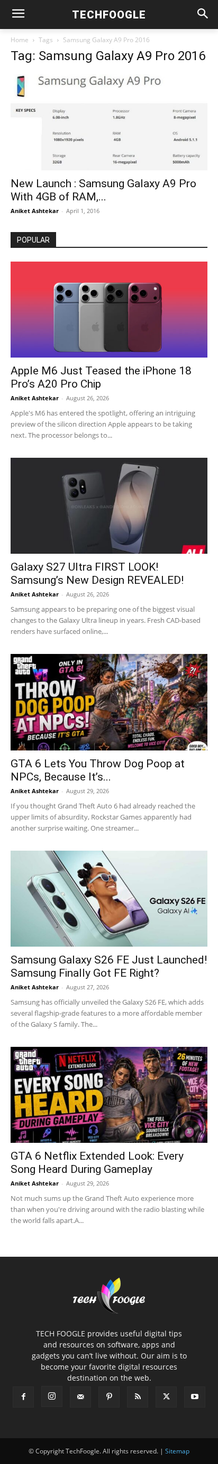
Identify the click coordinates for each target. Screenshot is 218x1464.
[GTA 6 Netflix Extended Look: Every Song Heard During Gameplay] (109, 1095)
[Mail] (80, 1397)
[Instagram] (51, 1396)
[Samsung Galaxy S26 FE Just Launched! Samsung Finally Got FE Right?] (109, 899)
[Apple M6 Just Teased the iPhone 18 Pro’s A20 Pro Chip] (109, 310)
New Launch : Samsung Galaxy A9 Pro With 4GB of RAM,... (103, 190)
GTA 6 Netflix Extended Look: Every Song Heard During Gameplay (97, 1163)
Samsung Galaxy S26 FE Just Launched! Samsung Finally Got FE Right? (109, 966)
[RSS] (137, 1397)
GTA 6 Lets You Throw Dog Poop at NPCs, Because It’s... (98, 770)
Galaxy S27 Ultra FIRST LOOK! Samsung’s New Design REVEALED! (97, 573)
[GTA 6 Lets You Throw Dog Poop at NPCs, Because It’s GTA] (109, 702)
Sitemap (177, 1451)
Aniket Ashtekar (35, 211)
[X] (166, 1397)
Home (20, 39)
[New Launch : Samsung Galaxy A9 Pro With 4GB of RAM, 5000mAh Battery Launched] (109, 122)
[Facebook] (23, 1397)
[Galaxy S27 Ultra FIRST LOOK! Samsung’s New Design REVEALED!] (109, 506)
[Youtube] (194, 1397)
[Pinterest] (109, 1397)
